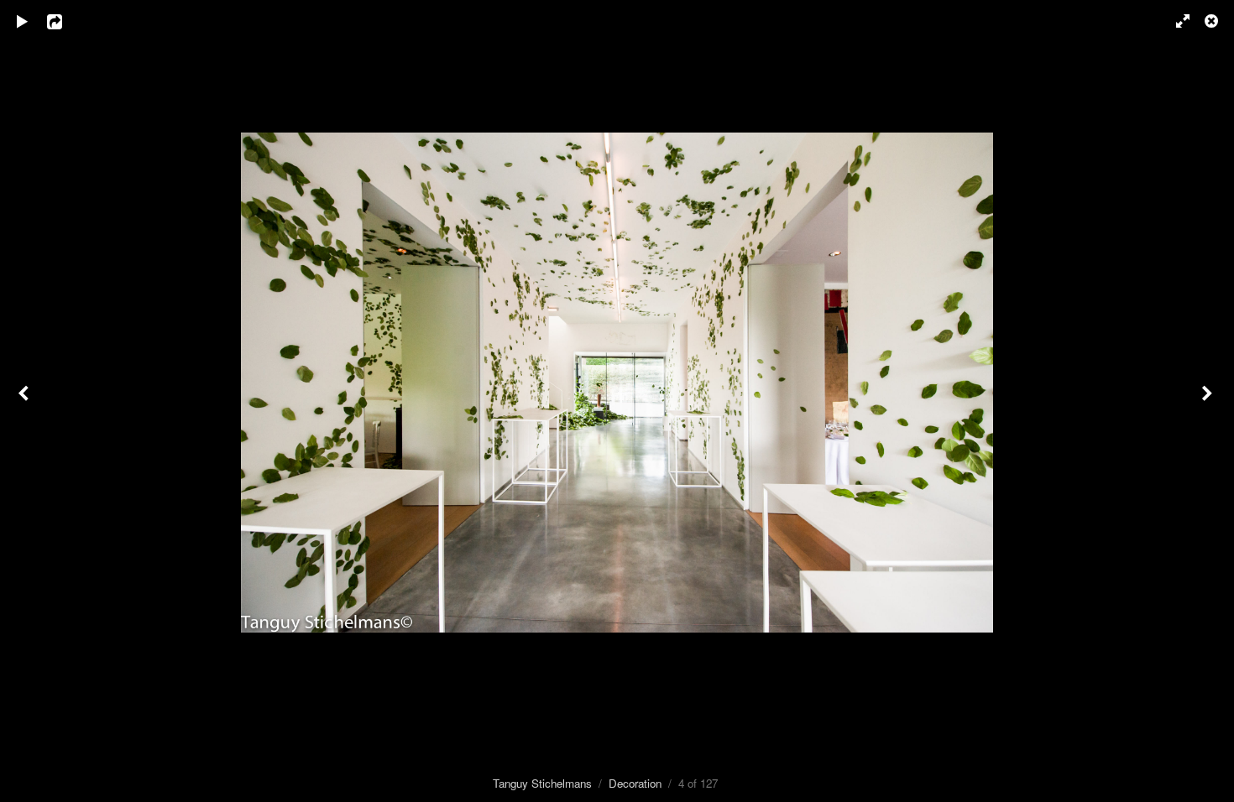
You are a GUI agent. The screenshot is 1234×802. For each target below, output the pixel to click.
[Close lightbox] (1213, 21)
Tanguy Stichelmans (542, 783)
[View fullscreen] (1175, 21)
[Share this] (66, 21)
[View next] (1209, 401)
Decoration (635, 783)
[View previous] (25, 401)
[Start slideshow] (22, 21)
